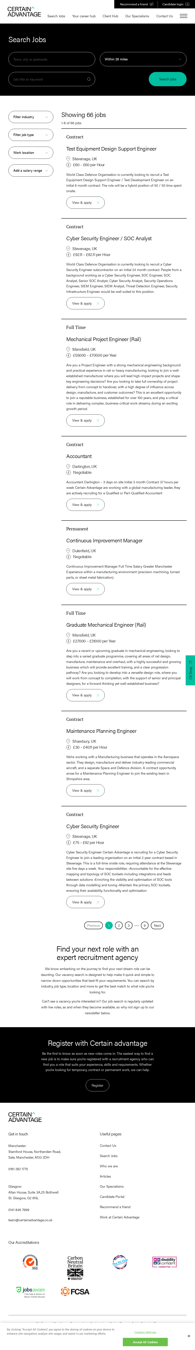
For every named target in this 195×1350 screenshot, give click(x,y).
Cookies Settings (145, 1332)
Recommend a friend (134, 4)
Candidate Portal (112, 1196)
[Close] (189, 1336)
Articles (105, 1176)
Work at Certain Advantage (119, 1217)
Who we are (109, 1166)
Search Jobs (56, 15)
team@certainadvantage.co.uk (30, 1219)
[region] (97, 1336)
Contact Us (164, 15)
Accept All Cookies (145, 1342)
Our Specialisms (137, 15)
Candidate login (172, 4)
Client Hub (110, 15)
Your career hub (84, 15)
